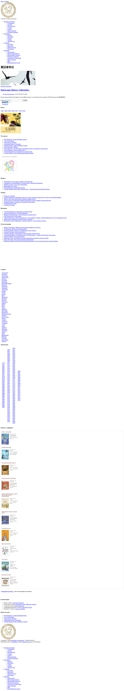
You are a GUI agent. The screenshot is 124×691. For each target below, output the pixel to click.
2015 (24, 111)
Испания (4, 298)
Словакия (4, 323)
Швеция (4, 336)
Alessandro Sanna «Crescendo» (12, 144)
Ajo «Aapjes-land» (9, 141)
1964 (13, 369)
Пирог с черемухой (6, 431)
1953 (13, 353)
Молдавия (5, 311)
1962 (13, 366)
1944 (8, 413)
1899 (3, 407)
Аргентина (5, 276)
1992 (13, 412)
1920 (8, 377)
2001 (19, 372)
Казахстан (5, 301)
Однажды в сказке (9, 205)
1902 (8, 353)
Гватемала (5, 286)
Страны (9, 27)
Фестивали (10, 49)
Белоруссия (5, 277)
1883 (3, 385)
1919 (8, 375)
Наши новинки (11, 30)
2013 (19, 391)
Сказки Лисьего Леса (13, 580)
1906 (8, 356)
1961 (13, 365)
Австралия (5, 273)
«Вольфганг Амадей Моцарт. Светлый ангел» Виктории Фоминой (23, 183)
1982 (13, 397)
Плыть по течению (9, 196)
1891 (3, 398)
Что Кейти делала (6, 528)
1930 (8, 392)
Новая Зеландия (6, 314)
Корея (3, 304)
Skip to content (5, 1)
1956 (13, 357)
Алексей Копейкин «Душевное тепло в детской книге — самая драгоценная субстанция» (30, 235)
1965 (13, 371)
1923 (8, 381)
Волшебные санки (6, 574)
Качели (11, 450)
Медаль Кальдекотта (13, 53)
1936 (8, 401)
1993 (13, 413)
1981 (13, 395)
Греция (4, 291)
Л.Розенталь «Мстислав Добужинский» (15, 229)
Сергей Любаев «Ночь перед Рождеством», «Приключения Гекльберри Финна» (27, 189)
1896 (3, 402)
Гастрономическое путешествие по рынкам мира (18, 151)
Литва (3, 308)
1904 (8, 354)
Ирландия (4, 297)
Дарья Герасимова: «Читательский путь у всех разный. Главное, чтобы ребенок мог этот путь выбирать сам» (35, 217)
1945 (8, 415)
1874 (3, 376)
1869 (3, 372)
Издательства (11, 26)
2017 (16, 111)
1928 (8, 389)
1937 (8, 403)
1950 (13, 348)
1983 (13, 398)
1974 (13, 385)
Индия (3, 294)
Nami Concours (11, 59)
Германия (4, 288)
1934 (8, 398)
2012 (19, 389)
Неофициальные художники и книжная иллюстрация (19, 202)
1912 (8, 365)
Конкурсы (10, 46)
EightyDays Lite (26, 642)
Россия (4, 318)
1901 (8, 351)
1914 (8, 368)
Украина (4, 327)
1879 (3, 379)
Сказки (9, 29)
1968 (13, 375)
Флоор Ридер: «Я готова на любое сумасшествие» (18, 181)
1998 (13, 421)
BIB (8, 61)
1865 (3, 369)
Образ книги (11, 52)
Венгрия (4, 285)
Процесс (9, 35)
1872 (3, 375)
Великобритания (6, 283)
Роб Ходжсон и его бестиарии (12, 216)
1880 (3, 381)
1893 (3, 399)
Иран (3, 295)
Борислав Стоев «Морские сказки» (26, 604)
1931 (8, 394)
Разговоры (7, 34)
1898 (3, 405)
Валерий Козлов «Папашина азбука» (14, 187)
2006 (19, 380)
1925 (8, 385)
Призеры (6, 50)
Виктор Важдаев (19, 606)
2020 (6, 111)
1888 (3, 393)
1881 (3, 382)
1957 (13, 359)
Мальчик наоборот (6, 543)
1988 (13, 406)
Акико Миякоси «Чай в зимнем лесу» (15, 150)
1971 (13, 380)
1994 (13, 415)
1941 (8, 409)
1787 (3, 364)
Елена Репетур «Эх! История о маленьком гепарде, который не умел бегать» (26, 148)
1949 (8, 421)
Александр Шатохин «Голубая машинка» (16, 213)
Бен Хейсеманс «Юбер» (11, 147)
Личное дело (11, 41)
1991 (13, 410)
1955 (13, 356)
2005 (19, 378)
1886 (3, 390)
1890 (3, 396)
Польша (4, 315)
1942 (8, 410)
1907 (8, 357)
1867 (3, 370)
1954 (13, 354)
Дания (3, 292)
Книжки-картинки (9, 21)
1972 (13, 381)
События (6, 43)
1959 (13, 362)
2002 (19, 374)
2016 (20, 111)
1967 (13, 374)
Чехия (3, 332)
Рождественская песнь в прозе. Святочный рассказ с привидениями (9, 495)
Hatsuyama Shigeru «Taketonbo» (15, 90)
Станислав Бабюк (20, 609)
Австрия (4, 274)
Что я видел (5, 559)
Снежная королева (6, 447)
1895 (3, 401)
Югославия (5, 340)
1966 (13, 372)
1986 (13, 403)
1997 (13, 420)
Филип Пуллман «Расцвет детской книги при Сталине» (20, 230)
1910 (8, 362)
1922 (8, 380)
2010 (19, 386)
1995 (13, 416)
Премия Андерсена (12, 56)
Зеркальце (15, 532)
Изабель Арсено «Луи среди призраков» (15, 184)
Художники (10, 23)
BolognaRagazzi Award (13, 62)
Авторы (9, 24)
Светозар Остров (27, 607)
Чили (3, 333)
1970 (13, 378)
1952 (13, 351)
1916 (8, 371)
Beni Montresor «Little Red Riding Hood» (15, 139)
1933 (8, 397)
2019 (9, 111)
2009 (19, 385)
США (3, 326)
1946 (8, 416)
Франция (4, 329)
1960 (13, 363)
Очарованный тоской (10, 203)
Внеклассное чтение (12, 565)
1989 (13, 407)
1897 (3, 404)
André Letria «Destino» (10, 142)
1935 (8, 400)
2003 (19, 375)
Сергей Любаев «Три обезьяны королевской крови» (19, 153)
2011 (19, 388)
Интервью (10, 37)
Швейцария (5, 335)
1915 (8, 369)
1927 (8, 388)
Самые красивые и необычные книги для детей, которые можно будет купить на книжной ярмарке (32, 197)
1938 (8, 404)
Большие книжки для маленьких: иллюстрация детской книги (22, 233)
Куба (3, 306)
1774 (3, 363)
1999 (13, 423)
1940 (8, 407)
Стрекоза (12, 546)
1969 (13, 377)
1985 (13, 401)
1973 (13, 383)
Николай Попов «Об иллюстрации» (14, 236)
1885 (3, 388)
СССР (3, 324)
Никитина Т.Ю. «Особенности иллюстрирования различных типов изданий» (26, 238)
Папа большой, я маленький (9, 478)
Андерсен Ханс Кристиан (13, 454)
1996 (13, 418)
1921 (8, 378)
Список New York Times (14, 58)
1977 (13, 389)
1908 (8, 359)
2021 (2, 111)
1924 (8, 383)
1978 (13, 391)
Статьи (9, 38)
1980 (13, 394)
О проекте (5, 104)
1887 (3, 391)
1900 (8, 349)
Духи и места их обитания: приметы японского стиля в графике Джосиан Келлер (27, 200)
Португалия (5, 317)
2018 (13, 111)
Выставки (10, 44)
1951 (13, 349)
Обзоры (9, 40)
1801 (3, 366)
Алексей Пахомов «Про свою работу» (15, 232)
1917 (8, 372)
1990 (13, 409)
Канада (4, 303)
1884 (3, 387)
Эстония (4, 338)
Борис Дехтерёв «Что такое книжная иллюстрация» (19, 239)
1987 (13, 404)
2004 (19, 377)
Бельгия (4, 279)
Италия (4, 300)
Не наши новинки (12, 32)
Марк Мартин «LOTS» (10, 186)
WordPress (15, 642)
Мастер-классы (11, 47)
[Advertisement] (51, 255)
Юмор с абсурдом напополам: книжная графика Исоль (20, 199)
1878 (3, 378)
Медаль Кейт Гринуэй (13, 55)
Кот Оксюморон (8, 94)
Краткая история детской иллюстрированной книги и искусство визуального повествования (31, 241)
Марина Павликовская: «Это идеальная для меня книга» (20, 214)
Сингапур (4, 321)
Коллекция (15, 451)
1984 (13, 400)
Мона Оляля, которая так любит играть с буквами (18, 219)
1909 (8, 360)
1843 (3, 367)
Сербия (4, 320)
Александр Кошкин (18, 603)
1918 (8, 374)
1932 (8, 395)
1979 (13, 392)
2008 (19, 383)
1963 (13, 368)
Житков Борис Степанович (14, 568)
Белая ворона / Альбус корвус (13, 435)
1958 (13, 360)
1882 (3, 384)
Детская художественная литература (13, 483)
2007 (19, 381)
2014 (19, 392)
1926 (8, 386)
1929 (8, 391)
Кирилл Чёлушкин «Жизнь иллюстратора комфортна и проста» (22, 227)
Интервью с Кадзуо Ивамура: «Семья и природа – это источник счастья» (25, 220)
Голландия (5, 289)
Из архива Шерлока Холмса (9, 462)
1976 (13, 388)
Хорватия (4, 330)
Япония (4, 341)
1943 (8, 412)
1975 (13, 386)
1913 (8, 366)
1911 (8, 363)
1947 (8, 418)
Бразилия (4, 282)
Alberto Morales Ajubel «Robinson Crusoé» (16, 145)
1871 (3, 373)
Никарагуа (5, 312)
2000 (19, 371)
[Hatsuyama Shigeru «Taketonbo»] (18, 85)
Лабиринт (12, 481)
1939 (8, 406)
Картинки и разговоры (7, 591)
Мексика (4, 309)
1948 (8, 420)
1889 (3, 394)
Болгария (4, 280)
